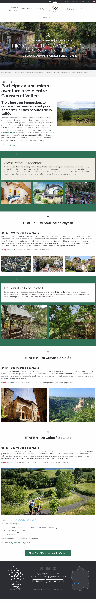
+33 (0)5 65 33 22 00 (48, 573)
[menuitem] (13, 9)
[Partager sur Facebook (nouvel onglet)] (3, 146)
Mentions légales (38, 589)
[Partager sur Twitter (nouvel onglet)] (7, 146)
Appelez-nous (54, 581)
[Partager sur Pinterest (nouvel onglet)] (11, 146)
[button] (94, 1)
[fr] (94, 1)
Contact (39, 581)
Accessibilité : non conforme (54, 589)
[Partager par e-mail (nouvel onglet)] (14, 146)
